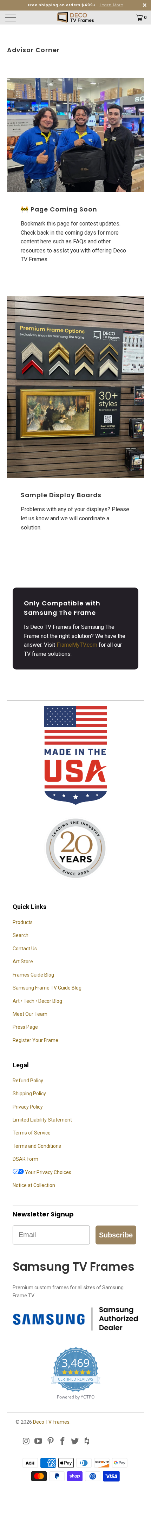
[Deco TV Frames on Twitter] (75, 1441)
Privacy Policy (28, 1107)
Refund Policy (28, 1080)
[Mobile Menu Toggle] (22, 18)
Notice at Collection (34, 1185)
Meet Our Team (30, 1014)
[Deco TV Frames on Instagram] (26, 1441)
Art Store (23, 961)
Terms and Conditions (37, 1146)
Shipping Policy (29, 1093)
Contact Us (25, 948)
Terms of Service (32, 1133)
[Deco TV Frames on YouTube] (38, 1441)
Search (20, 935)
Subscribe (116, 1235)
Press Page (25, 1027)
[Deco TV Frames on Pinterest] (50, 1441)
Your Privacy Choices (47, 1172)
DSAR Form (25, 1159)
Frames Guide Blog (33, 975)
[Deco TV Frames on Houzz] (87, 1441)
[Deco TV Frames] (75, 18)
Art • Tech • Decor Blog (37, 1001)
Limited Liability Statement (42, 1120)
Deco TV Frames (51, 1422)
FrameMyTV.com (77, 644)
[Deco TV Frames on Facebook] (63, 1441)
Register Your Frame (35, 1040)
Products (23, 922)
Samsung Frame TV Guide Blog (47, 988)
